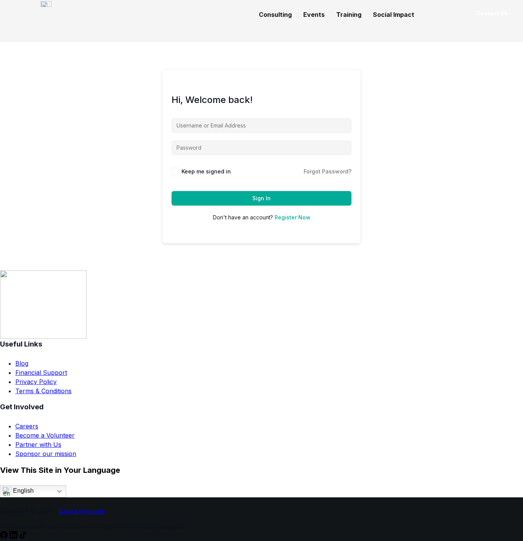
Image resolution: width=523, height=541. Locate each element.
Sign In (261, 198)
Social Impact (393, 14)
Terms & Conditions (43, 391)
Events (314, 14)
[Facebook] (5, 536)
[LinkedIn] (14, 536)
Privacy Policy (36, 382)
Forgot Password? (327, 171)
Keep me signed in (206, 171)
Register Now (293, 217)
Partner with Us (38, 444)
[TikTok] (23, 536)
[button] (395, 14)
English (22, 490)
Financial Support (41, 372)
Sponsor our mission (45, 454)
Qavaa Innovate (82, 511)
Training (348, 14)
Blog (21, 363)
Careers (26, 426)
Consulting (275, 14)
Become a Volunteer (45, 435)
